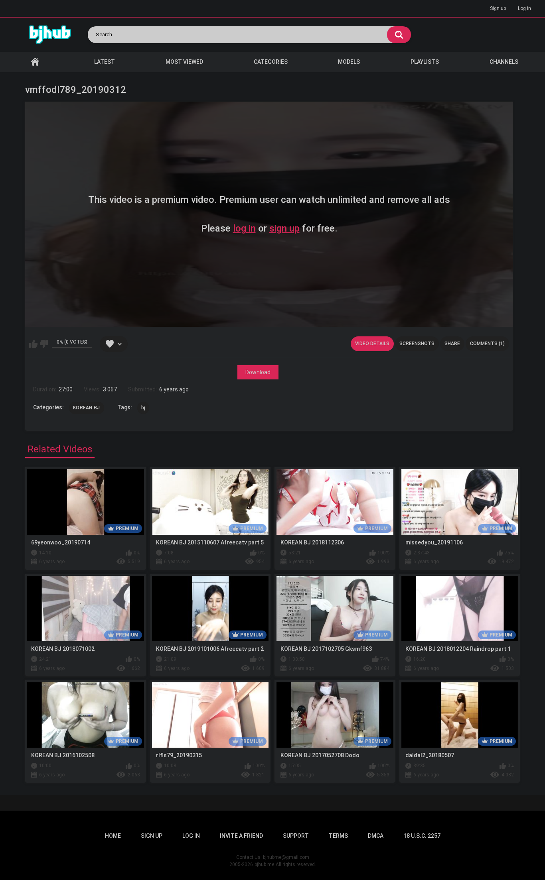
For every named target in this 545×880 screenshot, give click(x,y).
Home (35, 62)
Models (349, 62)
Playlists (425, 62)
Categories (271, 62)
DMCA (375, 836)
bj (143, 408)
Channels (504, 62)
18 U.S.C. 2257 (421, 836)
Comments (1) (487, 343)
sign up (284, 228)
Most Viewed (184, 62)
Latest (104, 62)
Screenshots (416, 343)
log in (244, 228)
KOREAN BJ (86, 408)
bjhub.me (264, 864)
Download (258, 372)
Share (452, 343)
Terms (338, 836)
